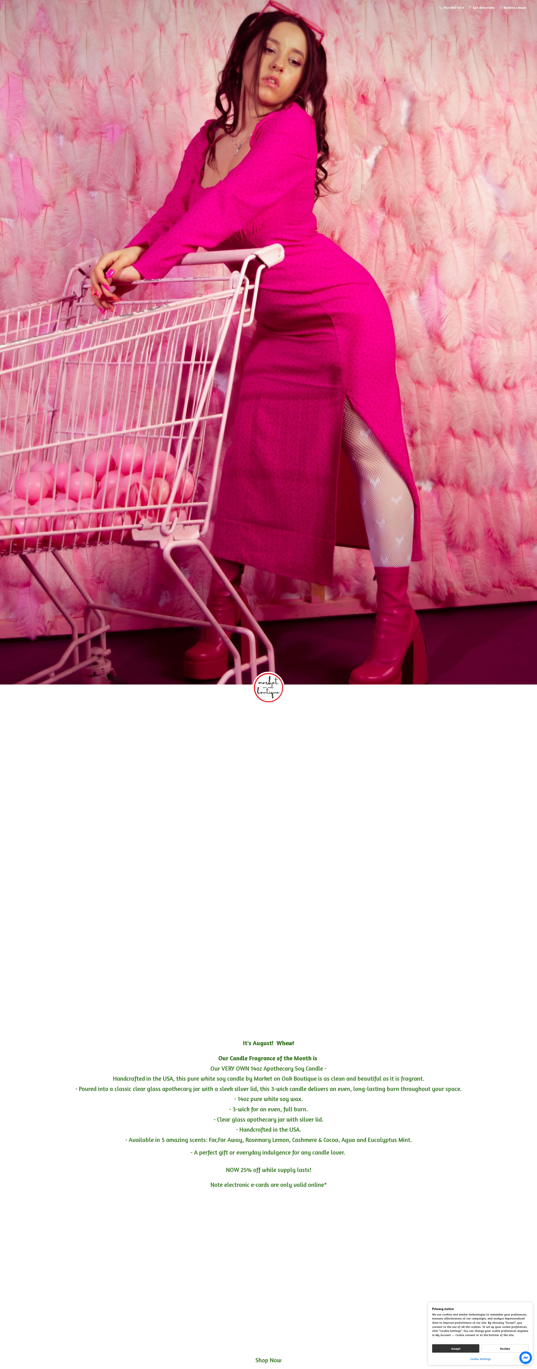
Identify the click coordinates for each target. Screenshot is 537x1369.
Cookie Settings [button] (480, 1359)
